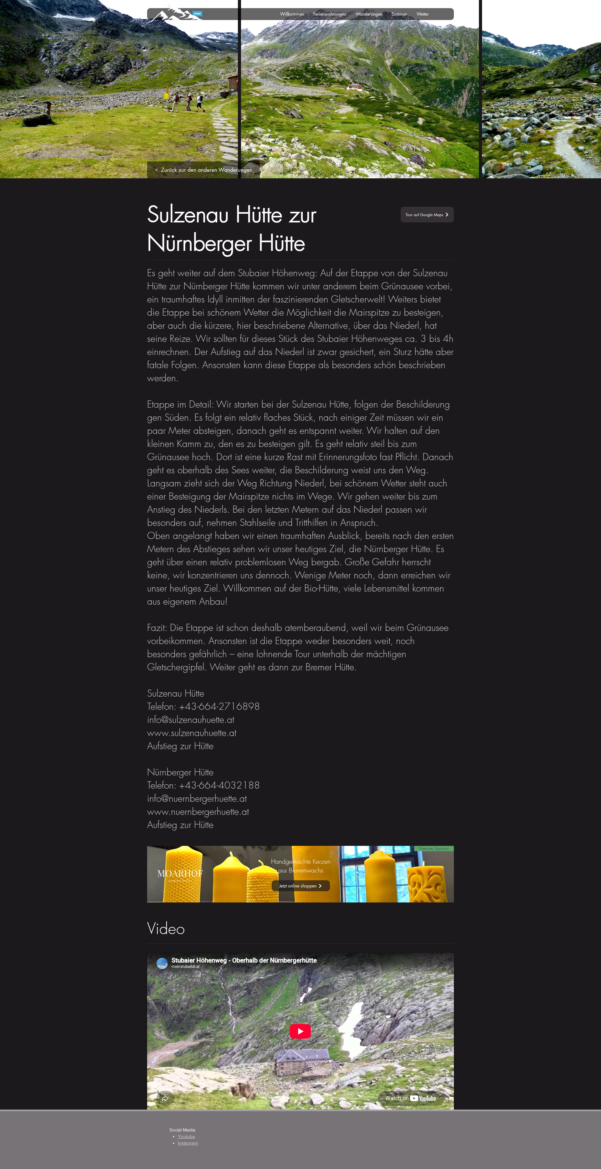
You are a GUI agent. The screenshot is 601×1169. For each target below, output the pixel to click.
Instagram (188, 1143)
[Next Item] (590, 89)
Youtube (186, 1136)
